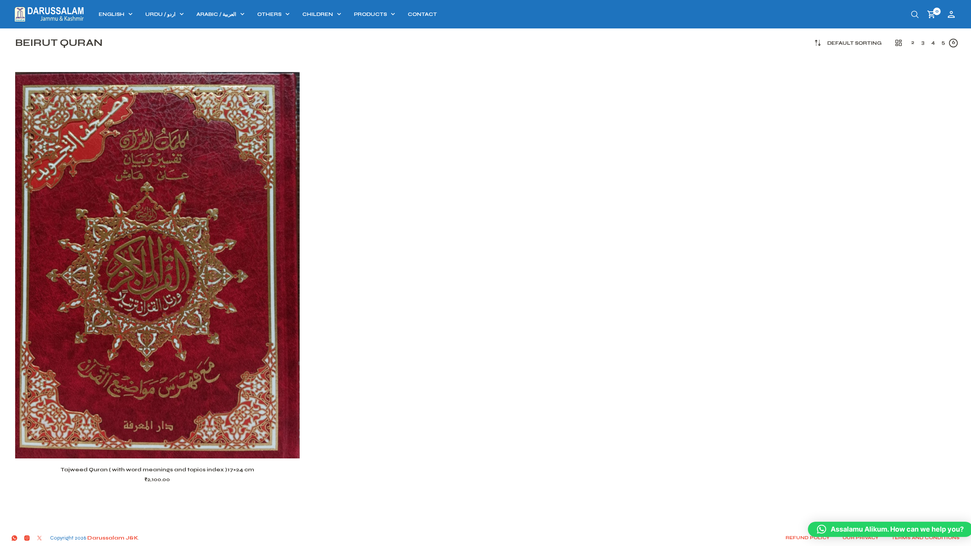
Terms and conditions (925, 537)
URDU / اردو (160, 14)
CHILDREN (317, 14)
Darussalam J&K (112, 538)
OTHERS (269, 14)
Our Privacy (860, 537)
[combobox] (854, 43)
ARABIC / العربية (216, 14)
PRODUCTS (370, 14)
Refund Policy (808, 537)
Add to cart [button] (167, 449)
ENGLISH (111, 14)
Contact (422, 14)
